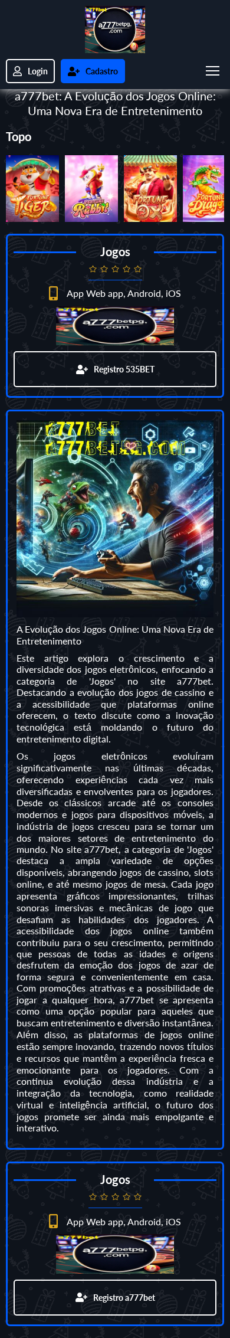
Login (38, 71)
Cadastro (102, 71)
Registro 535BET (124, 369)
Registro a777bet (124, 1298)
